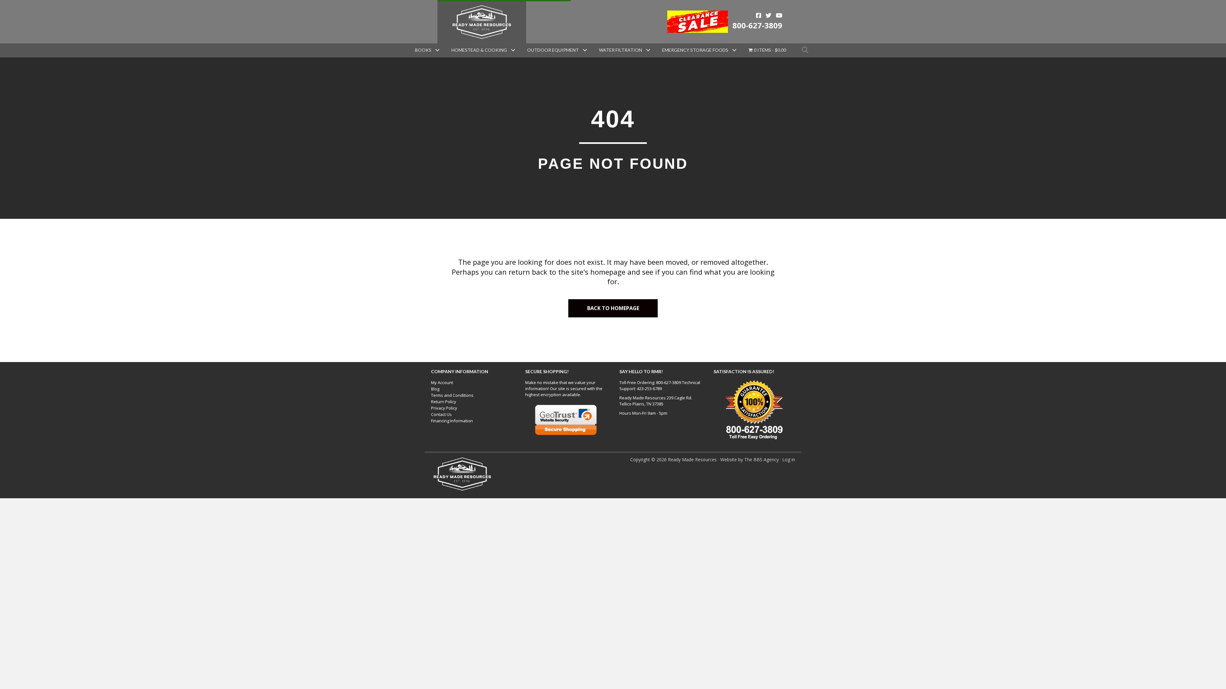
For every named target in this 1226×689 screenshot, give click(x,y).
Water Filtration (620, 50)
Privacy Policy (444, 408)
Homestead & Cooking (479, 50)
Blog (435, 389)
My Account (442, 382)
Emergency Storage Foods (695, 50)
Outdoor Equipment (553, 50)
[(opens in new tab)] (697, 21)
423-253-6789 (649, 388)
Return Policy (443, 401)
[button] (437, 50)
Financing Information (452, 421)
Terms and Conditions (452, 395)
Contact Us (441, 414)
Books (423, 50)
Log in (788, 459)
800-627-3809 (757, 25)
